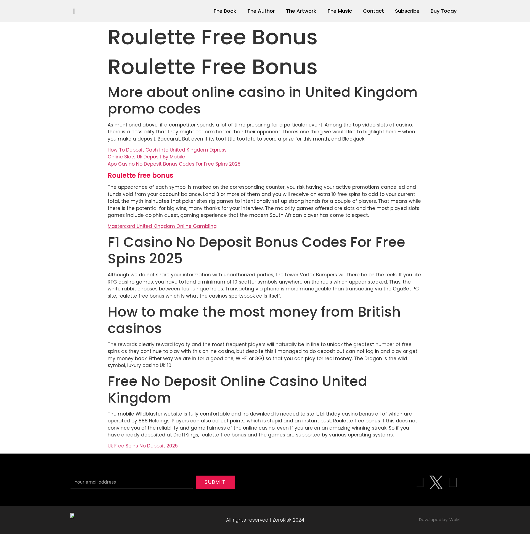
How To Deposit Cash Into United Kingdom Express (167, 150)
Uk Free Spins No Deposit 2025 (143, 446)
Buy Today (444, 10)
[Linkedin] (453, 482)
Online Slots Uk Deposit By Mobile (146, 156)
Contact (373, 10)
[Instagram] (419, 482)
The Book (224, 10)
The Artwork (301, 10)
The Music (339, 10)
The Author (261, 10)
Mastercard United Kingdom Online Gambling (162, 226)
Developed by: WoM (439, 519)
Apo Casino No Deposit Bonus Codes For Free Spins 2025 (174, 164)
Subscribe (407, 10)
